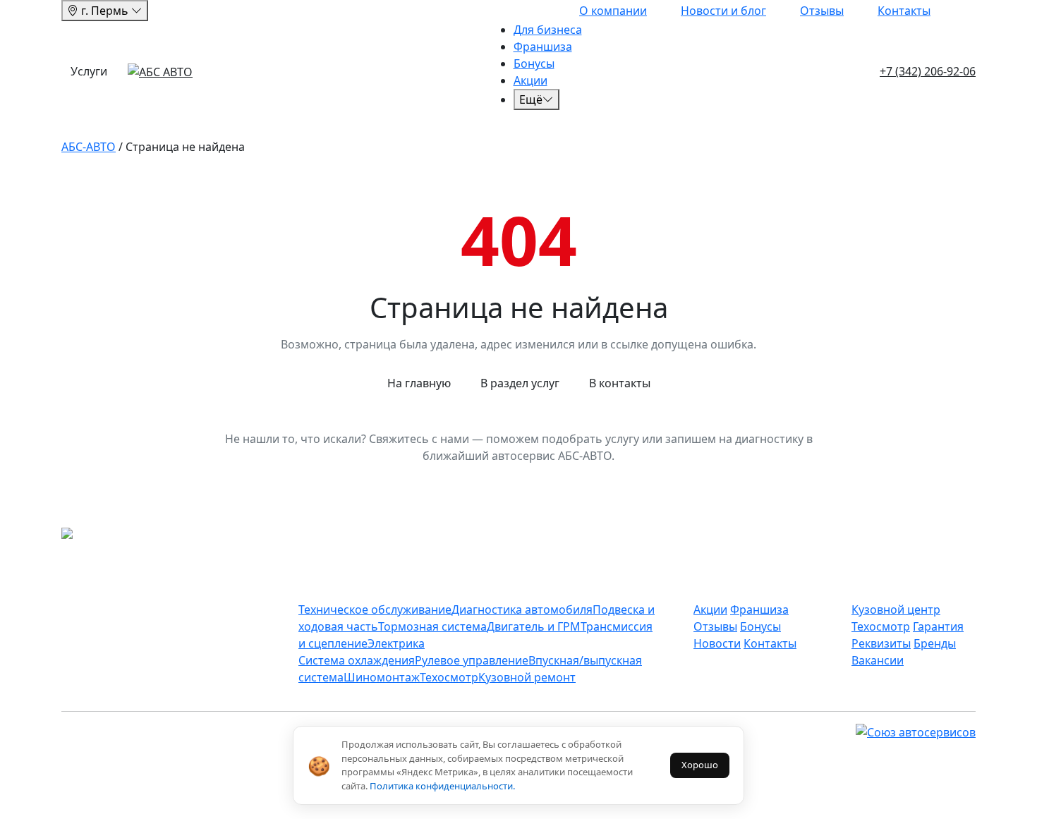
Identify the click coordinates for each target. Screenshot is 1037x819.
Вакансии (877, 660)
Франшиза (543, 46)
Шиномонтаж (382, 677)
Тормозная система (432, 626)
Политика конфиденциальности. (442, 785)
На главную (419, 383)
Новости (717, 643)
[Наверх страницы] (92, 534)
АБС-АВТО (88, 146)
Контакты (904, 10)
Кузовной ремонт (527, 677)
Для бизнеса (548, 29)
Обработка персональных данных (543, 810)
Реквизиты (881, 643)
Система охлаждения (356, 660)
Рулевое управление (471, 660)
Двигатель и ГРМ (534, 626)
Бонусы (534, 63)
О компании (613, 10)
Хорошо (699, 764)
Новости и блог (723, 10)
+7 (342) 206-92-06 (928, 71)
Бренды (935, 643)
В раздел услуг (519, 383)
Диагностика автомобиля (522, 609)
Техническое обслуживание (374, 609)
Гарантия (938, 626)
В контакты (619, 383)
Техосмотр (449, 677)
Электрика (396, 643)
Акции (530, 80)
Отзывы (822, 10)
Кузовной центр (895, 609)
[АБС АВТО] (160, 71)
